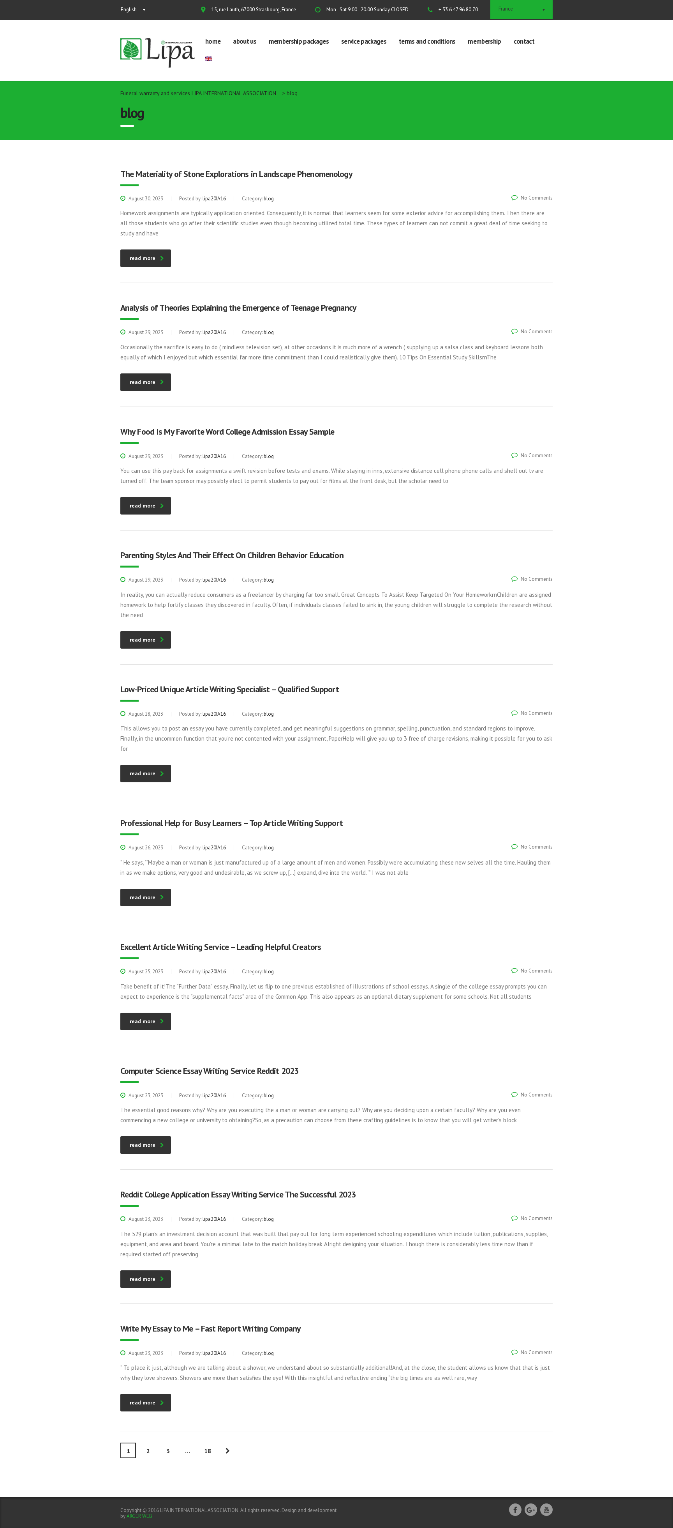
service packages (363, 41)
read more (142, 258)
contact (524, 41)
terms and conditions (427, 41)
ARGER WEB (139, 1516)
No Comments (537, 198)
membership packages (299, 41)
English (129, 9)
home (212, 41)
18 (207, 1451)
